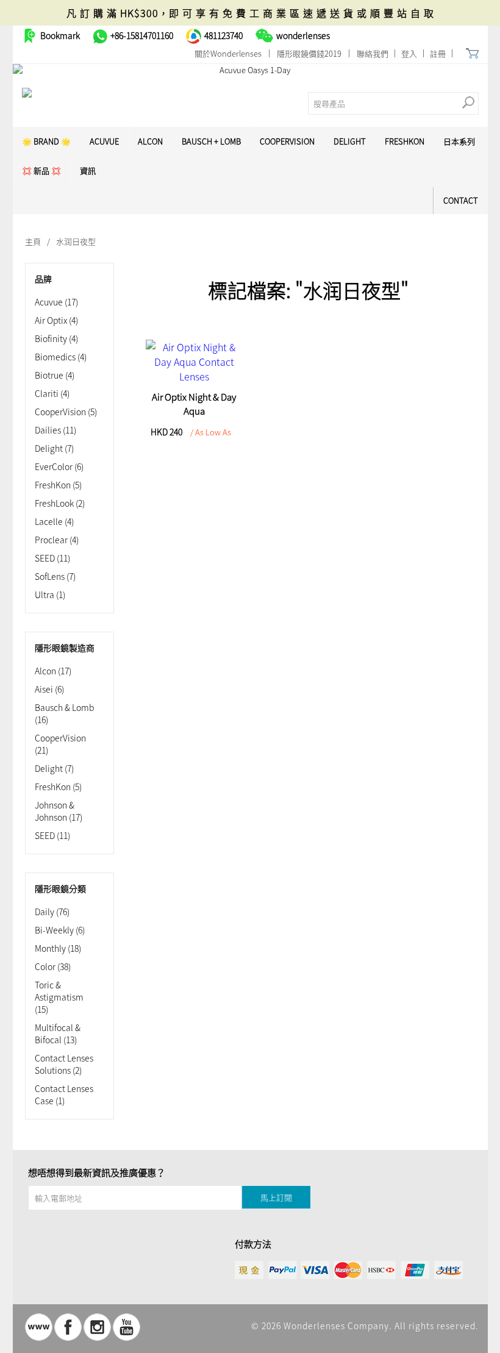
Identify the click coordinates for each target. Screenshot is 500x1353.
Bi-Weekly (60, 930)
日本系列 (459, 141)
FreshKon (404, 141)
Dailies (55, 430)
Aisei (49, 689)
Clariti (52, 393)
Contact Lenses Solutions (64, 1064)
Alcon (150, 141)
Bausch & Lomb (64, 713)
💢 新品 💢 (41, 170)
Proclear (57, 540)
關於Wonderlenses (228, 53)
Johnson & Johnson (58, 811)
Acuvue (56, 302)
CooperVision (287, 141)
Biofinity (56, 338)
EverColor (59, 466)
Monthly (58, 948)
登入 (409, 53)
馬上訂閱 (276, 1197)
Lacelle (54, 521)
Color (53, 966)
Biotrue (54, 375)
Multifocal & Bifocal (57, 1033)
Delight (350, 141)
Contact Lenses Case (64, 1094)
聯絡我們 (372, 53)
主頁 (33, 241)
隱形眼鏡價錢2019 (309, 53)
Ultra (50, 594)
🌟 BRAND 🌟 (46, 141)
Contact (460, 200)
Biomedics (61, 357)
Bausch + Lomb (211, 141)
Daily (52, 911)
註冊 (438, 53)
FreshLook (60, 503)
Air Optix (56, 320)
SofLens (55, 576)
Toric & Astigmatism (59, 997)
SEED (52, 558)
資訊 (88, 170)
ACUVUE (104, 141)
